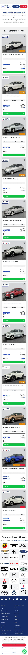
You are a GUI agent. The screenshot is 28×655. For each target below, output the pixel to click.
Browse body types (5, 613)
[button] (2, 2)
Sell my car (3, 625)
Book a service (18, 608)
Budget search (4, 619)
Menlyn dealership (19, 630)
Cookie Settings (14, 648)
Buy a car (3, 608)
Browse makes (4, 610)
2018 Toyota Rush (10, 261)
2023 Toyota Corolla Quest (12, 220)
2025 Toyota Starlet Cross (13, 54)
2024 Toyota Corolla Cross (12, 303)
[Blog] (25, 599)
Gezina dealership (19, 633)
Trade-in (3, 627)
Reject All (14, 652)
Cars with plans (4, 616)
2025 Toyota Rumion (9, 344)
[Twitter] (6, 599)
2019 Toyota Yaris (10, 178)
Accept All (14, 645)
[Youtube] (13, 599)
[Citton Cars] (5, 6)
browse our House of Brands (20, 540)
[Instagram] (9, 599)
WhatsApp (6, 72)
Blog (16, 622)
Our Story (17, 613)
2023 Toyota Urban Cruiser (13, 468)
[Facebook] (2, 599)
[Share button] (24, 36)
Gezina (5, 68)
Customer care (18, 628)
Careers (16, 619)
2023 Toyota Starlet (11, 96)
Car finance (3, 633)
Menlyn (6, 358)
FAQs (16, 616)
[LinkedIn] (17, 599)
